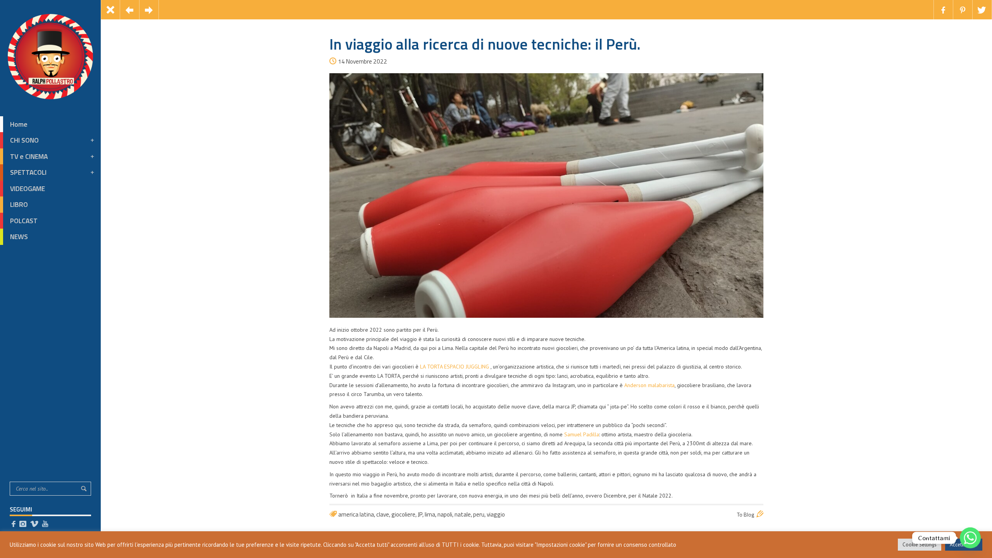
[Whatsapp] (970, 537)
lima (430, 514)
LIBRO (19, 204)
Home (19, 124)
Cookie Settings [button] (919, 544)
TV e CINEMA (29, 156)
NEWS (19, 236)
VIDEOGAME (27, 188)
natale (463, 514)
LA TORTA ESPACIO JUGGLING (454, 366)
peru (478, 514)
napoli (444, 514)
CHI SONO (24, 140)
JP (420, 514)
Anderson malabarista (649, 385)
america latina (356, 514)
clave (382, 514)
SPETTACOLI (28, 172)
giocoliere (403, 514)
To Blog (745, 514)
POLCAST (24, 220)
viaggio (496, 514)
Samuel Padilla (581, 434)
